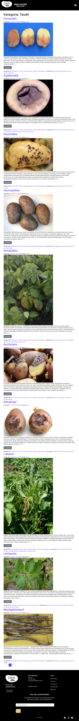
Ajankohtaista (53, 678)
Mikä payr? (53, 689)
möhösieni (69, 186)
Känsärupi (10, 401)
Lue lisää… (8, 67)
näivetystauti (22, 551)
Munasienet (14, 71)
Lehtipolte (10, 553)
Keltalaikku (11, 250)
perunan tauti (21, 342)
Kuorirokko (10, 134)
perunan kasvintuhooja (59, 71)
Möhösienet (14, 186)
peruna (6, 188)
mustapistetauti (64, 661)
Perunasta (52, 681)
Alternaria (48, 605)
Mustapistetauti (14, 609)
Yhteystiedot (53, 684)
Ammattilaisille (53, 686)
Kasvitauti (66, 129)
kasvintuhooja (56, 340)
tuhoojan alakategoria (39, 71)
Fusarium (55, 397)
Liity (18, 711)
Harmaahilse (12, 190)
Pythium (24, 131)
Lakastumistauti (13, 551)
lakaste (13, 549)
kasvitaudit (64, 605)
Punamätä (10, 18)
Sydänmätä (11, 75)
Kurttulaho (10, 344)
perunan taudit (16, 131)
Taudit (20, 71)
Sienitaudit (14, 246)
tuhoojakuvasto (27, 71)
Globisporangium (58, 129)
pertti (27, 22)
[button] (75, 5)
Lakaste (9, 454)
